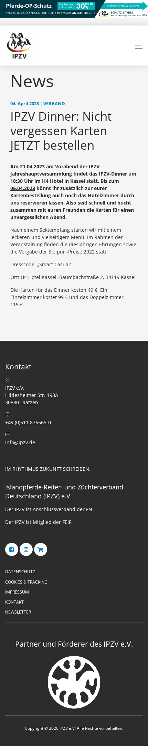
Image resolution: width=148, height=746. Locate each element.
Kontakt (14, 602)
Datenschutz (20, 572)
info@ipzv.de (20, 442)
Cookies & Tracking (26, 582)
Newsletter (18, 612)
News (32, 80)
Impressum (17, 592)
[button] (138, 46)
